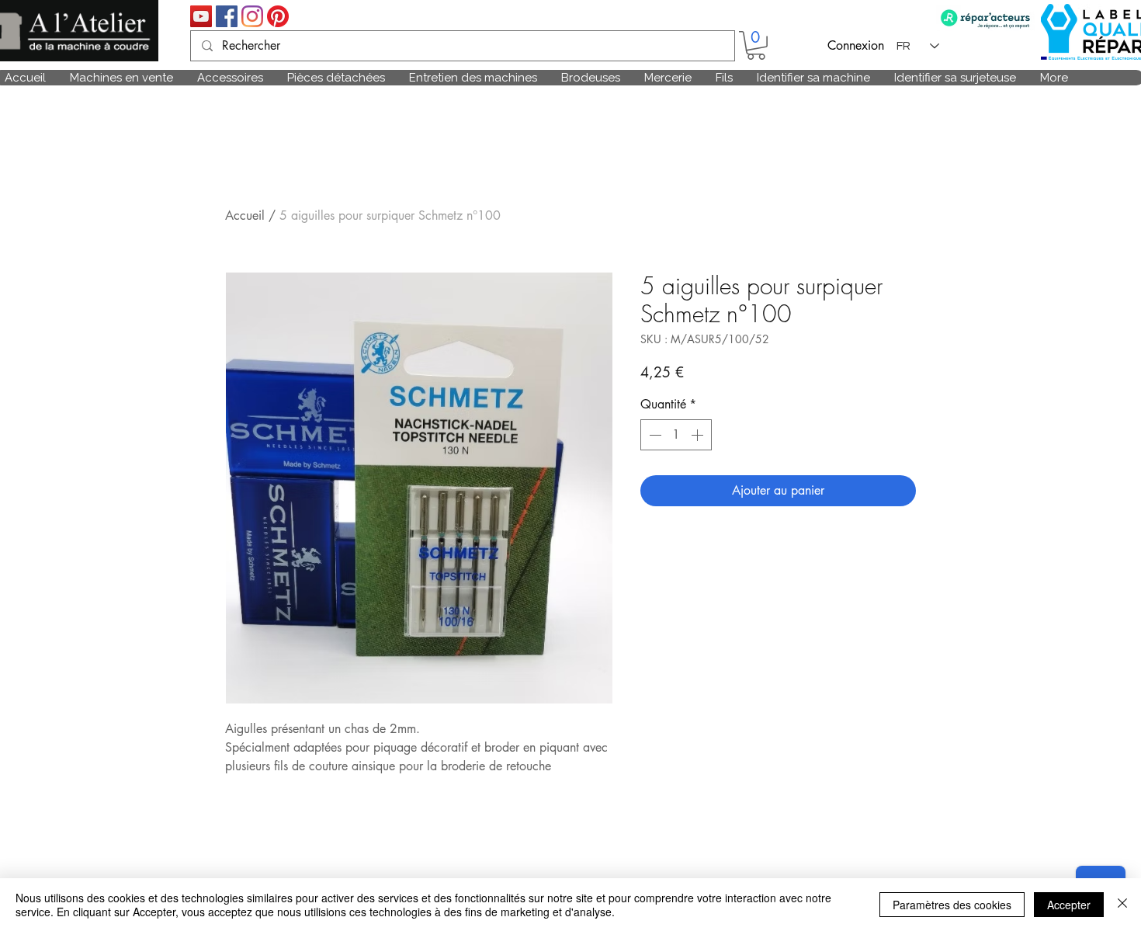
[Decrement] (653, 435)
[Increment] (698, 435)
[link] (756, 45)
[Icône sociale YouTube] (201, 16)
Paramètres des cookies (952, 904)
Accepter (1069, 904)
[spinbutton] (676, 435)
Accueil (245, 215)
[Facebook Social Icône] (227, 16)
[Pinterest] (278, 16)
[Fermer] (1122, 905)
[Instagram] (252, 16)
